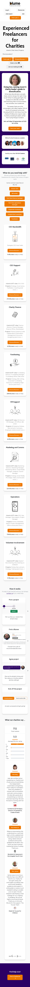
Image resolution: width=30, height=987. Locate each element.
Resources (21, 10)
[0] (10, 956)
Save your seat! (15, 128)
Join (23, 14)
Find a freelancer (15, 976)
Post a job (15, 17)
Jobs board (9, 14)
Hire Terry (15, 774)
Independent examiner (15, 214)
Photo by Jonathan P (7, 54)
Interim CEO (14, 188)
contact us (9, 593)
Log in (7, 10)
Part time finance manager (15, 198)
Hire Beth (15, 891)
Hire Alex (15, 827)
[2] (15, 956)
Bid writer (15, 193)
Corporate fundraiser (14, 209)
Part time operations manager (15, 203)
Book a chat (14, 63)
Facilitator (15, 219)
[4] (20, 956)
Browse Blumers (14, 250)
